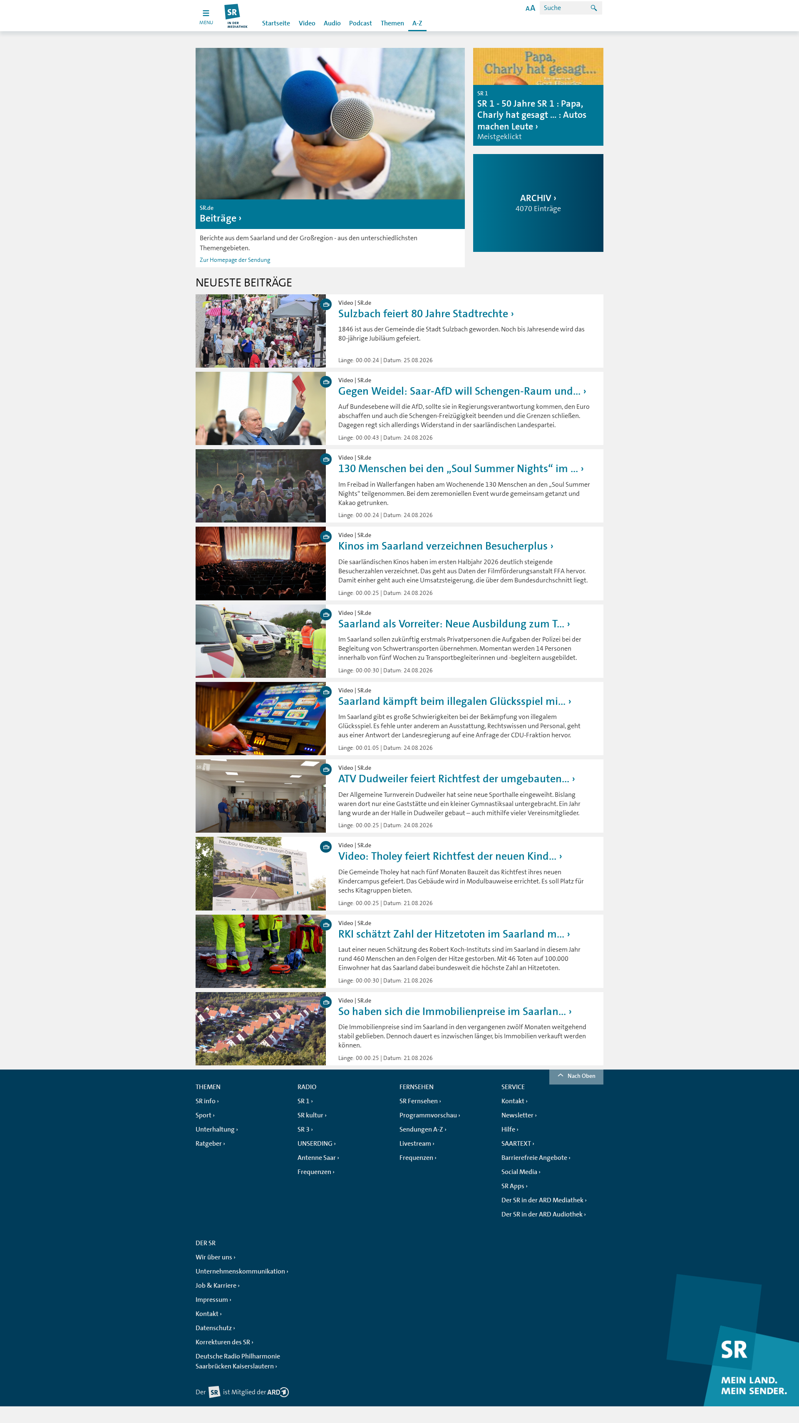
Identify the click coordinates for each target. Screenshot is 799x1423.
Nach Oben (582, 1076)
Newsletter (517, 1115)
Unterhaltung (215, 1129)
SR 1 (304, 1101)
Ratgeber (209, 1143)
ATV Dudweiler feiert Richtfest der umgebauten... (453, 779)
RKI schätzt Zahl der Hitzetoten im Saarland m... (451, 934)
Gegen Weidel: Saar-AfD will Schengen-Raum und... (459, 391)
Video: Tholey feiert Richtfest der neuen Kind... (447, 856)
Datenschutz (214, 1328)
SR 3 (304, 1129)
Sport (203, 1115)
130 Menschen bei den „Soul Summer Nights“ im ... (458, 468)
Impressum (212, 1300)
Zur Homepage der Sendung (235, 260)
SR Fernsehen (419, 1101)
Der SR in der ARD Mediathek (542, 1200)
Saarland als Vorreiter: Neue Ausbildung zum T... (451, 624)
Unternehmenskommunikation (240, 1271)
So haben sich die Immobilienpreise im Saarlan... (452, 1011)
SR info (206, 1101)
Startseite (276, 23)
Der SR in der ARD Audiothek (542, 1214)
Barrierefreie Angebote (534, 1158)
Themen (392, 23)
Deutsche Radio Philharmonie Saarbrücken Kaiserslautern (238, 1361)
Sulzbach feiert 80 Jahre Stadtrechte (423, 314)
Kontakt (512, 1101)
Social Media (519, 1172)
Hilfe (508, 1129)
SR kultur (310, 1115)
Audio (332, 23)
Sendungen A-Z (421, 1129)
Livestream (415, 1143)
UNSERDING (315, 1143)
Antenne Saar (317, 1158)
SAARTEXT (516, 1143)
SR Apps (512, 1186)
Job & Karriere (216, 1285)
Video (307, 23)
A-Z (417, 23)
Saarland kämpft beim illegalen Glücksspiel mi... (452, 701)
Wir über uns (214, 1257)
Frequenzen (314, 1172)
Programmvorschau (428, 1115)
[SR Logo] (236, 15)
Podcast (360, 23)
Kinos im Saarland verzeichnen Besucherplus (443, 546)
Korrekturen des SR (223, 1342)
